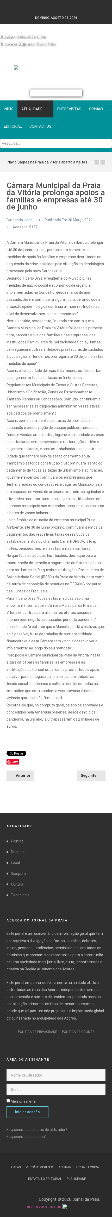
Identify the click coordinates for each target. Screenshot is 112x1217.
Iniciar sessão (27, 1112)
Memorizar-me (23, 1101)
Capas (16, 1167)
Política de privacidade (37, 1032)
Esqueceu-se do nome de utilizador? (37, 1130)
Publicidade (76, 1179)
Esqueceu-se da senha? (27, 1137)
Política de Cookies (78, 1032)
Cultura (17, 884)
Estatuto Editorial (45, 1179)
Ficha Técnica (87, 1167)
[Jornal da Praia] (56, 70)
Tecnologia (20, 895)
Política (17, 841)
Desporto (19, 852)
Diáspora (18, 873)
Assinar (65, 1167)
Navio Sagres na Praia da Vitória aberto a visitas (47, 162)
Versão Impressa (40, 1167)
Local (28, 220)
